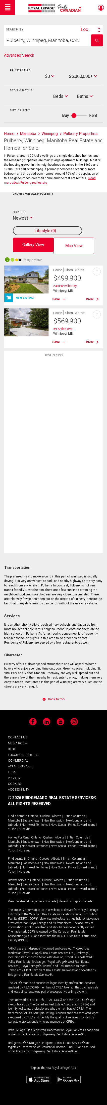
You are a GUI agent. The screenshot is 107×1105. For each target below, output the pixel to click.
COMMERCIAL (18, 760)
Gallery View (33, 244)
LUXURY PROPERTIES (23, 755)
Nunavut (24, 829)
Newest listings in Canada (75, 901)
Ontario (33, 816)
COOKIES (14, 784)
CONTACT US (17, 737)
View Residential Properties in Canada (32, 901)
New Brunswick (54, 820)
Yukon (12, 829)
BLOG (12, 749)
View (90, 299)
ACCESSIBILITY (18, 789)
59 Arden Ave (62, 329)
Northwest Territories (35, 825)
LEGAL (12, 772)
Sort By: (19, 212)
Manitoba (14, 820)
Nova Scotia (58, 825)
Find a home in (17, 816)
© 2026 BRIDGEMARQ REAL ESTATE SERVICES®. (52, 797)
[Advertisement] (53, 438)
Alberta (56, 816)
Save (56, 299)
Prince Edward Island (82, 825)
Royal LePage (55, 8)
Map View (74, 245)
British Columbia (74, 816)
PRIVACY (14, 778)
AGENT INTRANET (20, 766)
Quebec (45, 816)
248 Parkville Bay (65, 286)
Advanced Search (19, 55)
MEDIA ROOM (17, 743)
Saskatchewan (32, 820)
